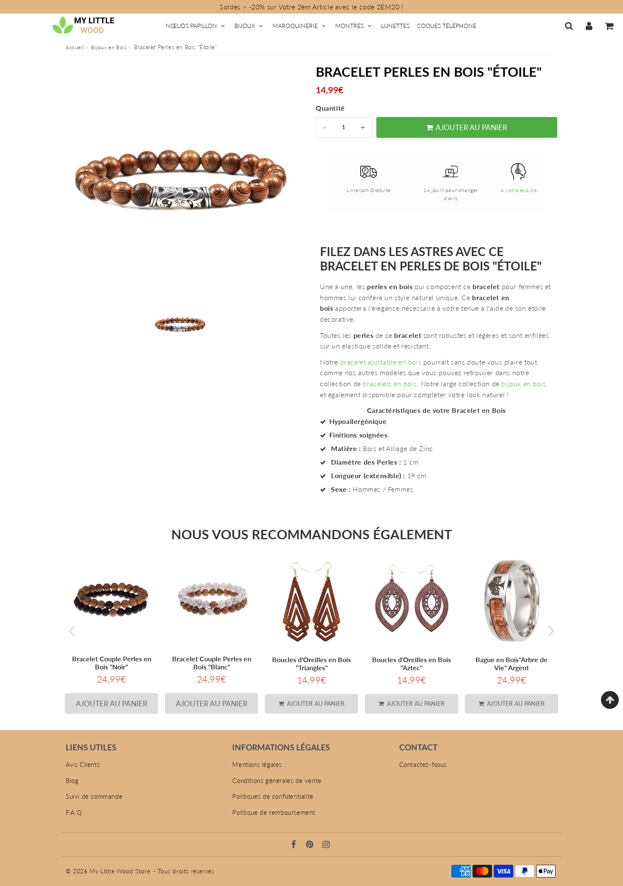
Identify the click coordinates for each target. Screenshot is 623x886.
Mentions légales (257, 764)
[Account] (588, 26)
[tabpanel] (180, 324)
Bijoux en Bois (109, 47)
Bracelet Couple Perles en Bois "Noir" (111, 663)
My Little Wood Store (119, 871)
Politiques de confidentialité (272, 796)
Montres (349, 25)
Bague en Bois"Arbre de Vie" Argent (512, 663)
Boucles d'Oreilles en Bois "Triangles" (311, 663)
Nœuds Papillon (191, 25)
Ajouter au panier (315, 703)
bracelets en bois (390, 383)
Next (551, 631)
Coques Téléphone (446, 25)
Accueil (75, 47)
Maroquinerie (295, 25)
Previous (71, 631)
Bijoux (244, 25)
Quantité (330, 108)
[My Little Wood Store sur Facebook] (294, 845)
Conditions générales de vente (276, 780)
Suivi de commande (94, 796)
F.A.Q (74, 812)
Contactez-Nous (423, 764)
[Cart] (608, 26)
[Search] (568, 26)
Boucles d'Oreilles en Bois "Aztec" (411, 663)
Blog (72, 780)
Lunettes (395, 25)
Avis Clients (83, 764)
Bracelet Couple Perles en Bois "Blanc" (211, 663)
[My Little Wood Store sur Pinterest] (310, 845)
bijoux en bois (523, 383)
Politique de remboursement (273, 812)
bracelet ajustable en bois (381, 362)
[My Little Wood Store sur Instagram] (326, 845)
